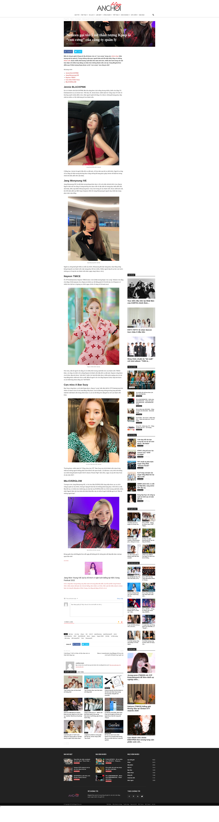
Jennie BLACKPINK (72, 73)
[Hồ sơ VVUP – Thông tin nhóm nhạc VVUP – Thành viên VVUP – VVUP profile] (148, 516)
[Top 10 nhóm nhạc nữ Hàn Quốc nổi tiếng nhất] (73, 681)
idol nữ (91, 634)
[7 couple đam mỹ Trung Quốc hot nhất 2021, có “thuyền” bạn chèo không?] (148, 619)
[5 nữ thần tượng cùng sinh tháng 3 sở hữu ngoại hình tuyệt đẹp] (133, 635)
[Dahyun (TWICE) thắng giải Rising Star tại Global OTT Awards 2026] (141, 694)
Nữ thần (107, 636)
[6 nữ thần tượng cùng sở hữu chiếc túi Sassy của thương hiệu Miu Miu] (148, 635)
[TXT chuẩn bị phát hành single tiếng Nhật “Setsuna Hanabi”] (131, 465)
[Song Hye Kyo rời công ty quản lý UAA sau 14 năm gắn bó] (131, 498)
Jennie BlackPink (68, 636)
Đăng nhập (120, 598)
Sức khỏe (134, 15)
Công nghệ (107, 15)
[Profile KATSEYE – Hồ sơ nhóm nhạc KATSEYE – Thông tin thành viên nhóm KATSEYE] (142, 380)
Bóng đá (129, 775)
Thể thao (116, 15)
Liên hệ (153, 804)
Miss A (88, 636)
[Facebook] (129, 796)
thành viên (67, 60)
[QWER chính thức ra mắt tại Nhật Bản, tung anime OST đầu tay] (131, 487)
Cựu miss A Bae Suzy (73, 79)
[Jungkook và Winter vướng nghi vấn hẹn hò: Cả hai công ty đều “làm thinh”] (93, 726)
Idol (86, 634)
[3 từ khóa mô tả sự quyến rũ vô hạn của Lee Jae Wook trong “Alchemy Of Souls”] (133, 516)
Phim (129, 762)
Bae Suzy (71, 634)
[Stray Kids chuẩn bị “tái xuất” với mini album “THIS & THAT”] (141, 347)
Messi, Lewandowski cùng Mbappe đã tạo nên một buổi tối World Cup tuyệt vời (110, 654)
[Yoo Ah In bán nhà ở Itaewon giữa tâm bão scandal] (133, 549)
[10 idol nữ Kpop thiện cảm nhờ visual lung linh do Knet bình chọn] (133, 587)
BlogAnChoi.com (92, 795)
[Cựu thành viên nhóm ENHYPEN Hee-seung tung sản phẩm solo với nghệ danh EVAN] (141, 725)
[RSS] (137, 796)
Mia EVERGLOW (71, 82)
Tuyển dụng (126, 804)
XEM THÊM (81, 672)
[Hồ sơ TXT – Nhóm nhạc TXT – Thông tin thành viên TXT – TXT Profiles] (130, 427)
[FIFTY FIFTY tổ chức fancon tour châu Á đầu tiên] (141, 318)
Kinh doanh (125, 15)
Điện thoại (107, 688)
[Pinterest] (133, 796)
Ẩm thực (84, 15)
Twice (82, 638)
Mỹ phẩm (130, 765)
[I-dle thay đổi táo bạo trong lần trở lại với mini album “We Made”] (131, 443)
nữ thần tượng (114, 636)
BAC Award (147, 804)
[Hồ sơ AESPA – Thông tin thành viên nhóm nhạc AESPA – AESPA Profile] (148, 603)
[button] (153, 15)
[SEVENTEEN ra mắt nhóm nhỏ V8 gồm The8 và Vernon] (68, 778)
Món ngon (130, 780)
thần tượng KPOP (75, 638)
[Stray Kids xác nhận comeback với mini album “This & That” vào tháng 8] (68, 762)
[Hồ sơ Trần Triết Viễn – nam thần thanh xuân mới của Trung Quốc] (148, 587)
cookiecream (80, 663)
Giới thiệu (109, 804)
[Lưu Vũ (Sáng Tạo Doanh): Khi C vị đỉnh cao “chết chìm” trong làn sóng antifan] (133, 603)
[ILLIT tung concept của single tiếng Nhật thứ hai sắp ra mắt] (131, 476)
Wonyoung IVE (89, 638)
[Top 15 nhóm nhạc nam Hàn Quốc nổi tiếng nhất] (93, 681)
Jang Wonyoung (97, 634)
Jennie (115, 634)
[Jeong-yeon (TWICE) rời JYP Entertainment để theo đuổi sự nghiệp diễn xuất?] (141, 663)
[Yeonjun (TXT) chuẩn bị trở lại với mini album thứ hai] (68, 770)
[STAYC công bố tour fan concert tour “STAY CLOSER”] (131, 454)
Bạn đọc (142, 15)
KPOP (75, 636)
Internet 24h (107, 732)
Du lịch (91, 15)
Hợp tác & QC (133, 804)
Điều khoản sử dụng (117, 804)
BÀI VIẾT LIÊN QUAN (70, 672)
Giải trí (77, 15)
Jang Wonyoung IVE (72, 75)
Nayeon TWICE (70, 77)
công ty (82, 634)
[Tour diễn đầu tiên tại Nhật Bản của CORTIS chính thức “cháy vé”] (141, 288)
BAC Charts (141, 804)
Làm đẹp (98, 15)
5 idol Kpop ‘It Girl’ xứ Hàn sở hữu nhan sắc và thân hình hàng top (77, 654)
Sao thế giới (73, 31)
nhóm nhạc (115, 56)
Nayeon (93, 636)
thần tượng (67, 638)
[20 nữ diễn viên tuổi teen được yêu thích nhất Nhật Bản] (130, 394)
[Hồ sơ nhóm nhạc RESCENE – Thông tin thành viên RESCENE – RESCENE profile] (130, 411)
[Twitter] (142, 796)
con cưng (77, 634)
